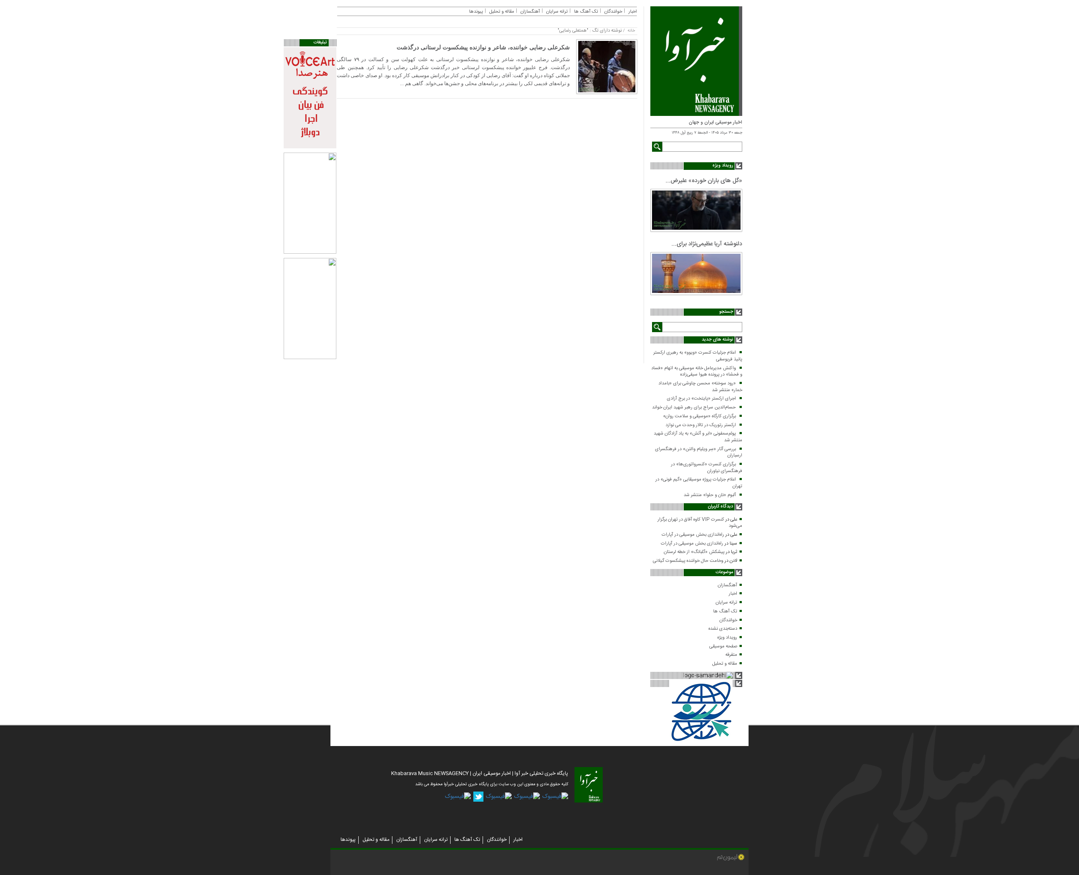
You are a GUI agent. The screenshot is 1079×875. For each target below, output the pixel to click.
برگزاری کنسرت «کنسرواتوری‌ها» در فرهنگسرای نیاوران (706, 468)
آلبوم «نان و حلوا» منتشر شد (710, 495)
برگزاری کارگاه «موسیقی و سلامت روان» (699, 416)
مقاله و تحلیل (724, 664)
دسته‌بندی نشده (723, 629)
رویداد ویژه (727, 637)
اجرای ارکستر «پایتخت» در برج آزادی (701, 399)
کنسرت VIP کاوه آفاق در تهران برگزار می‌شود (700, 523)
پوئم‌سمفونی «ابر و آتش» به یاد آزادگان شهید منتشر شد (698, 437)
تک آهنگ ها (725, 611)
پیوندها (476, 12)
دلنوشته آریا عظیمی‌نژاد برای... (706, 244)
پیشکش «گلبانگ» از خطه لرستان (694, 552)
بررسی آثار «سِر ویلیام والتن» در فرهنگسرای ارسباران (698, 453)
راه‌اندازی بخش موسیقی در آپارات (693, 535)
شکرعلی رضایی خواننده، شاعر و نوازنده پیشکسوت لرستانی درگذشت (483, 47)
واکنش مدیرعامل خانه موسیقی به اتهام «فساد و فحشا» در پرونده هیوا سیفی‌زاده (696, 372)
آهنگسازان (727, 585)
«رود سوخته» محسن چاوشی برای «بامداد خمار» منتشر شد (700, 387)
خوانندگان (728, 620)
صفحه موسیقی (723, 646)
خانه (631, 30)
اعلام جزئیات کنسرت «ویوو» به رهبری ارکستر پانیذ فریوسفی (697, 356)
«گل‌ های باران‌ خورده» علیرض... (704, 181)
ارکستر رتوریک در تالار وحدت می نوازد (701, 425)
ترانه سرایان (726, 603)
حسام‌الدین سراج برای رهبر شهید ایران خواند (694, 407)
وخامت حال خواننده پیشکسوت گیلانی (688, 561)
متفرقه (731, 655)
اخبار (733, 594)
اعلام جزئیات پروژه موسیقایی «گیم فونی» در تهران (698, 483)
